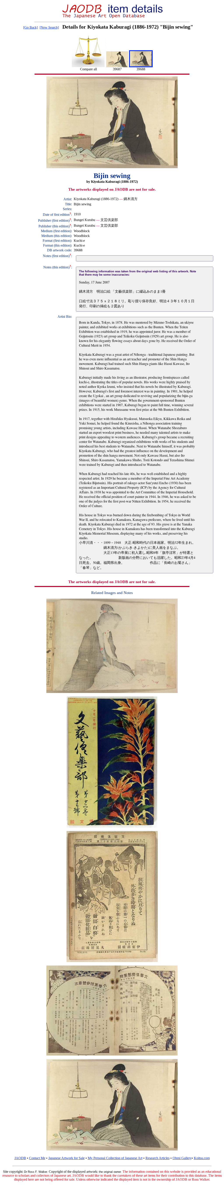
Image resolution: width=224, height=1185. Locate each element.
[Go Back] (30, 27)
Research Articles (157, 1158)
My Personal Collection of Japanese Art (115, 1158)
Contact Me (37, 1158)
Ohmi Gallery (182, 1158)
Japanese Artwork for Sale (66, 1158)
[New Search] (49, 27)
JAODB (20, 1158)
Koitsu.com (202, 1158)
